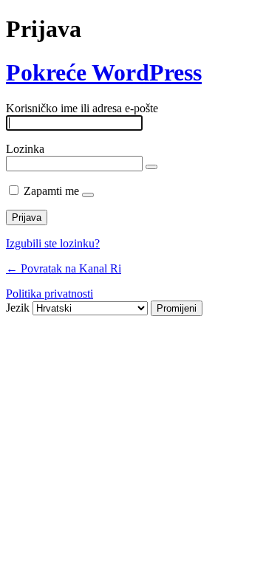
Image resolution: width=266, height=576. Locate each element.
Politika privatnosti (49, 293)
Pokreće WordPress (104, 72)
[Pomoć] (88, 195)
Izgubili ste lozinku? (53, 243)
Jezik (18, 307)
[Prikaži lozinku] (151, 167)
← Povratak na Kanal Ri (63, 268)
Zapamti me (51, 191)
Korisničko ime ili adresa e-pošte (82, 108)
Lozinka (25, 149)
